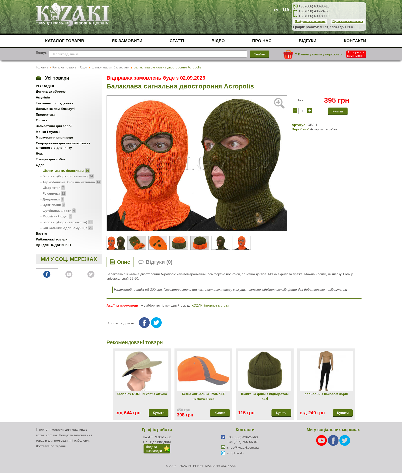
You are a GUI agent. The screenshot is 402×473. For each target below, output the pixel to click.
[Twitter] (344, 440)
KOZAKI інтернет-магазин (211, 305)
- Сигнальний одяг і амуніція (66, 228)
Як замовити (127, 40)
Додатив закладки (154, 449)
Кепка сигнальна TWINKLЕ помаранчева (203, 396)
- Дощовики (51, 199)
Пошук (41, 52)
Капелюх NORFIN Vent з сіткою (142, 394)
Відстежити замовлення (347, 21)
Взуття (41, 233)
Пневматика (45, 114)
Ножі (40, 153)
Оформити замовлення (356, 54)
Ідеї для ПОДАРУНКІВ (53, 245)
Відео (218, 40)
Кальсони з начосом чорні (326, 394)
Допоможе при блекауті (55, 109)
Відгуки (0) (159, 262)
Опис (123, 262)
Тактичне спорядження (54, 103)
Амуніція (43, 97)
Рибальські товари (51, 239)
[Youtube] (322, 440)
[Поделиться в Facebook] (144, 322)
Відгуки (307, 40)
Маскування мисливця (54, 137)
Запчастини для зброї (54, 126)
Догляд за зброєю (51, 91)
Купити (158, 413)
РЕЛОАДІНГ (45, 86)
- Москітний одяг (55, 216)
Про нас (261, 40)
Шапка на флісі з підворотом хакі (264, 396)
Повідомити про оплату (310, 21)
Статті (177, 40)
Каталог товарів (64, 40)
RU (277, 10)
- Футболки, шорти (57, 211)
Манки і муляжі (48, 132)
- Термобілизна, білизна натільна (70, 182)
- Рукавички (52, 193)
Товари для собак (50, 159)
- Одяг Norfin (52, 205)
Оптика (41, 120)
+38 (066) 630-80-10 (313, 6)
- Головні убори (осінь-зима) (66, 176)
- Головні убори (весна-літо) (66, 222)
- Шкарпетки (52, 187)
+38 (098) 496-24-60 (313, 11)
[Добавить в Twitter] (156, 322)
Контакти (355, 40)
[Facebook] (333, 440)
